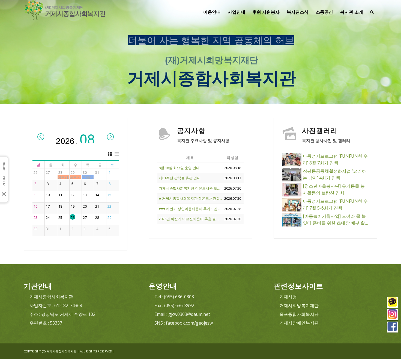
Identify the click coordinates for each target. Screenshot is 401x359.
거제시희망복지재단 (299, 305)
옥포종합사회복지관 (299, 314)
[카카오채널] (392, 303)
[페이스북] (392, 328)
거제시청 (288, 297)
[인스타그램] (392, 315)
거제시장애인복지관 (299, 323)
